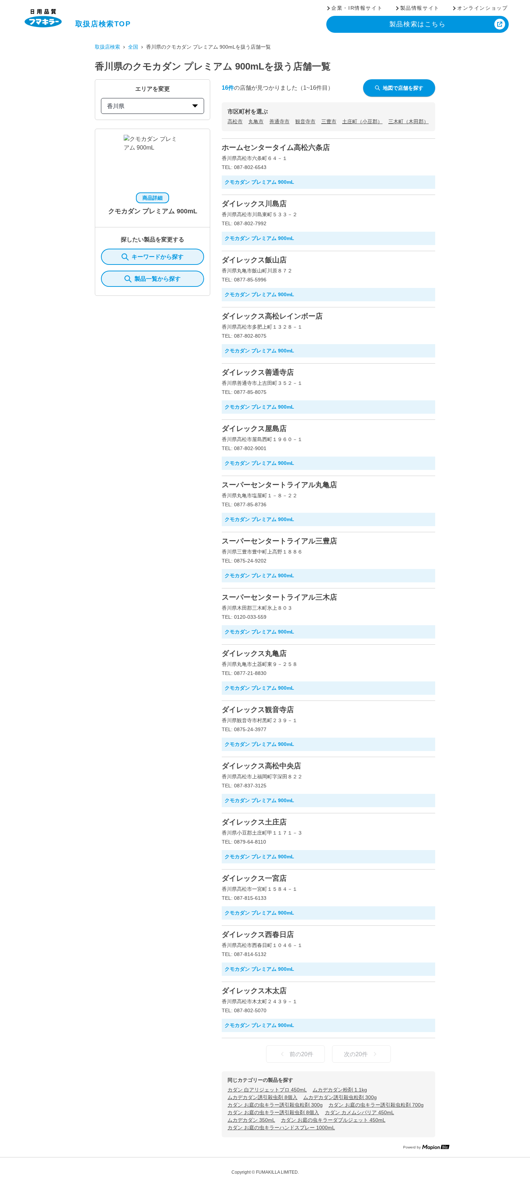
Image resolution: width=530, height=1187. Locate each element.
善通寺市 (279, 121)
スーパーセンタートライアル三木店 (279, 597)
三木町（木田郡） (408, 121)
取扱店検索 (107, 47)
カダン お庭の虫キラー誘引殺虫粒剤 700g (376, 1105)
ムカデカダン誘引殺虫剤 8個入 (262, 1097)
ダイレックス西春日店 (258, 934)
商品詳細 (152, 198)
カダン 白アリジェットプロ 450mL (267, 1090)
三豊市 (328, 121)
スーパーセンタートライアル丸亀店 (279, 485)
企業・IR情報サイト (357, 8)
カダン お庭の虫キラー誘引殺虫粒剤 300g (275, 1105)
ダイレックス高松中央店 (261, 766)
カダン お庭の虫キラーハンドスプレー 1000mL (281, 1127)
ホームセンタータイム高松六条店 (276, 147)
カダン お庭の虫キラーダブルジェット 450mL (333, 1120)
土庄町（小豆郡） (362, 121)
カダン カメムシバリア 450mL (359, 1112)
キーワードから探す (158, 257)
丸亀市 (256, 121)
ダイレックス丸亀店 (254, 653)
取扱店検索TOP (103, 24)
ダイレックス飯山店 (254, 260)
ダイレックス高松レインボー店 (272, 316)
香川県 (115, 106)
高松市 (235, 121)
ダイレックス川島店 (254, 204)
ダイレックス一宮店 (254, 878)
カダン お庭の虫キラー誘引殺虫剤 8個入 (273, 1112)
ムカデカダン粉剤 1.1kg (340, 1090)
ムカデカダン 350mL (251, 1120)
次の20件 (356, 1054)
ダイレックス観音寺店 (258, 709)
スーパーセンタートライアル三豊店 (279, 541)
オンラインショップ (482, 8)
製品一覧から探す (157, 279)
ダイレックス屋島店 (254, 428)
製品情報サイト (420, 8)
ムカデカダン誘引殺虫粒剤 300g (340, 1097)
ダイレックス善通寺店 (258, 372)
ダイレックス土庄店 (254, 822)
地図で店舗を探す (403, 88)
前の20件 (301, 1054)
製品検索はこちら (417, 24)
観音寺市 (305, 121)
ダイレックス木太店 (254, 991)
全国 (133, 47)
